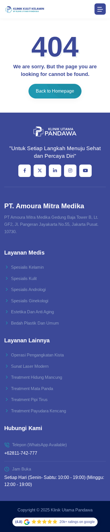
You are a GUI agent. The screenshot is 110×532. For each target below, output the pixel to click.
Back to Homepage (55, 91)
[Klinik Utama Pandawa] (24, 9)
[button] (97, 498)
